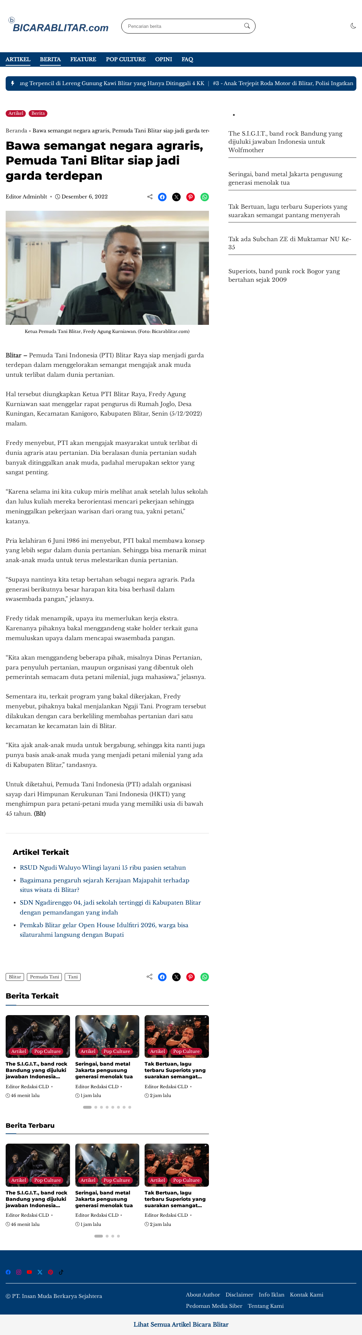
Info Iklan (272, 1295)
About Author (203, 1295)
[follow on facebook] (8, 1272)
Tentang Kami (266, 1306)
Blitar (15, 976)
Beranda (16, 130)
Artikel (18, 59)
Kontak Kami (306, 1295)
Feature (83, 59)
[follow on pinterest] (50, 1272)
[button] (353, 26)
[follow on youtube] (29, 1272)
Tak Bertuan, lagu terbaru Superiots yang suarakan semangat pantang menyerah (175, 1073)
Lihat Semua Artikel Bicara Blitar (181, 1324)
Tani (73, 976)
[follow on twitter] (39, 1272)
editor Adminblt (26, 196)
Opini (163, 59)
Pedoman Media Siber (214, 1306)
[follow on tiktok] (61, 1272)
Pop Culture (126, 59)
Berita (50, 59)
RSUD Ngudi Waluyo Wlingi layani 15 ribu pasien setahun (103, 867)
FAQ (187, 59)
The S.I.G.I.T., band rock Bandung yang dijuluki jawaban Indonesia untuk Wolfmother (36, 1073)
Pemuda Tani (44, 976)
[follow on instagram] (18, 1272)
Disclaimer (239, 1295)
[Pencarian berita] (247, 26)
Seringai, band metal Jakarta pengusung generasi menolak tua (104, 1070)
